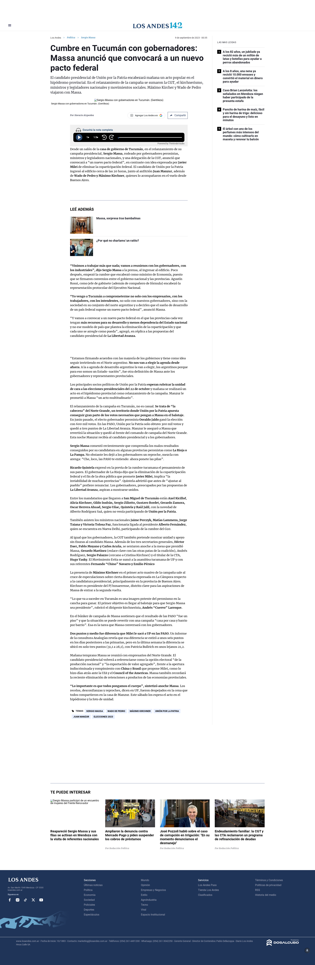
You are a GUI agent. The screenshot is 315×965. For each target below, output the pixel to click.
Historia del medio (265, 894)
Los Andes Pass (207, 885)
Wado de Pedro (116, 711)
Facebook (10, 900)
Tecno (144, 904)
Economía (89, 894)
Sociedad (89, 899)
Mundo (145, 880)
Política (71, 37)
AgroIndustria (149, 899)
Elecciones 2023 (103, 716)
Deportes (89, 909)
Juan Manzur (81, 716)
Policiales (89, 904)
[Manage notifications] (307, 950)
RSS (257, 890)
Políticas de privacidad (268, 885)
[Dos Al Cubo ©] (283, 944)
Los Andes (55, 37)
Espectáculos (91, 914)
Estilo (144, 894)
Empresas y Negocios (153, 890)
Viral (143, 909)
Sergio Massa (94, 711)
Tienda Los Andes (208, 890)
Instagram (18, 900)
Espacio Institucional (153, 914)
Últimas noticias (93, 885)
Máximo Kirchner (140, 711)
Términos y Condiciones (269, 880)
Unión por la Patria (167, 711)
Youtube (41, 900)
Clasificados (205, 894)
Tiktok (25, 900)
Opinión (145, 885)
